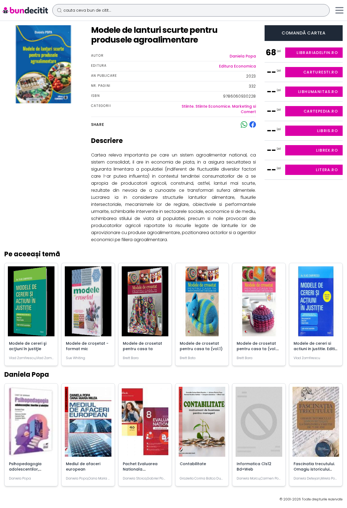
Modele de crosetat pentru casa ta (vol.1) (201, 346)
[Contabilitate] (202, 424)
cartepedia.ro (321, 111)
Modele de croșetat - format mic (87, 346)
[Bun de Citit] (25, 10)
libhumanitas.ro (318, 91)
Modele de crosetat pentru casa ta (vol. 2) (256, 349)
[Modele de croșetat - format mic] (88, 303)
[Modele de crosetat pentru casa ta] (145, 303)
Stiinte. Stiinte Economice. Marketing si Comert (219, 109)
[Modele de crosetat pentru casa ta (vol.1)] (202, 303)
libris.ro (327, 130)
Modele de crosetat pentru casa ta (142, 346)
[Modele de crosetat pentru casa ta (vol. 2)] (259, 303)
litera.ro (327, 169)
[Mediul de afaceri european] (88, 424)
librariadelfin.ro (317, 52)
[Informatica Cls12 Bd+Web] (259, 424)
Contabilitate (193, 464)
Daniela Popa (243, 56)
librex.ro (327, 150)
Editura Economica (237, 66)
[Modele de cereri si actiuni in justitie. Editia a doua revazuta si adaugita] (316, 303)
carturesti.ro (320, 72)
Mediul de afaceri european (83, 466)
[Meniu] (339, 10)
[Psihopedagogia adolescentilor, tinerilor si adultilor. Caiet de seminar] (31, 424)
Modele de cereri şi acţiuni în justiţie (27, 346)
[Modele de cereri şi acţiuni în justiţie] (31, 303)
